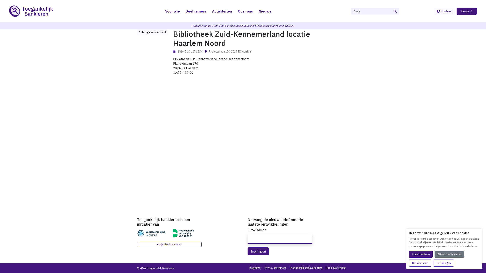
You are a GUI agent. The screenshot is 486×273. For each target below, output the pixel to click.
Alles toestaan (421, 254)
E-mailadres (257, 230)
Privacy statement (275, 268)
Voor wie (172, 11)
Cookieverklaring (336, 268)
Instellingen (443, 263)
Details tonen (420, 263)
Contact (466, 11)
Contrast (446, 11)
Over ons (245, 11)
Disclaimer (255, 268)
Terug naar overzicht (153, 32)
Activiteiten (222, 11)
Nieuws (265, 11)
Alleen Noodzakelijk (449, 254)
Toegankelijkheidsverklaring (306, 268)
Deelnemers (195, 11)
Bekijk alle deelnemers (169, 244)
